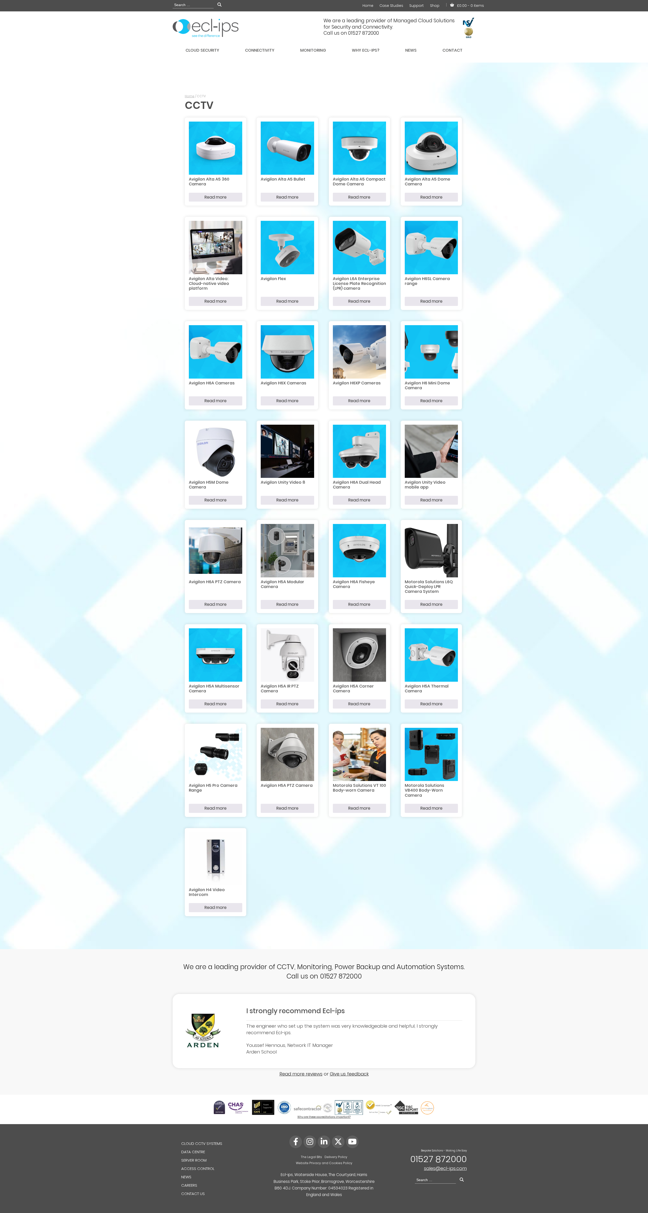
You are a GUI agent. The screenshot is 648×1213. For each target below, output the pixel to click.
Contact (452, 50)
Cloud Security (202, 50)
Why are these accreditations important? (324, 1117)
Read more (216, 197)
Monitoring (313, 50)
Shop (434, 5)
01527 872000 (438, 1159)
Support (416, 5)
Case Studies (391, 5)
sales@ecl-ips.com (445, 1168)
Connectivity (259, 50)
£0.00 (470, 5)
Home (367, 5)
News (411, 50)
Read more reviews (300, 1074)
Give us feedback (349, 1074)
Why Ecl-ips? (365, 50)
